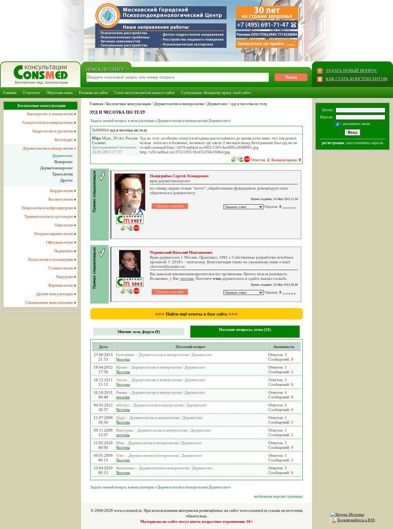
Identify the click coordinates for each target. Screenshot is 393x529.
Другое (66, 180)
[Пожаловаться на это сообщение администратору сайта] (247, 159)
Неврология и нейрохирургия (47, 208)
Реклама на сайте (93, 92)
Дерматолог (217, 103)
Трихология (62, 174)
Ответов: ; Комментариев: (276, 160)
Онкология (64, 225)
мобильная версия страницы (278, 496)
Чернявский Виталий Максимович (181, 252)
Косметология (61, 199)
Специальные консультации (49, 302)
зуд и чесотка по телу (249, 103)
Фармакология (60, 285)
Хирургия (64, 276)
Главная (10, 92)
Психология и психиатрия (50, 259)
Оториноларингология (53, 233)
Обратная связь (59, 92)
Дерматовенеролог (56, 168)
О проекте (31, 92)
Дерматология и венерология (179, 103)
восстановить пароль (365, 142)
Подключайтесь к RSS (356, 520)
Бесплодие (64, 139)
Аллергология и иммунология (47, 122)
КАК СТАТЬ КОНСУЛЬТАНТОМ (356, 79)
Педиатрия (63, 251)
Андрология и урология (52, 131)
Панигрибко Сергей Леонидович (179, 176)
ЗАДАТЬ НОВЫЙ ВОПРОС (351, 71)
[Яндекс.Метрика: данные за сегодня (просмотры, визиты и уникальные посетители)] (347, 514)
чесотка (123, 397)
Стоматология (60, 268)
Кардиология (61, 190)
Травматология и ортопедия (48, 216)
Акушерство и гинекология (49, 114)
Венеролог (63, 161)
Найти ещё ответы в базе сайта (196, 314)
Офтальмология (59, 242)
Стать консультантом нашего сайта (144, 92)
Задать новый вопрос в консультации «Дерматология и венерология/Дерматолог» (160, 120)
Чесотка (123, 359)
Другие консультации (54, 294)
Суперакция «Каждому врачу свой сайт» (216, 92)
